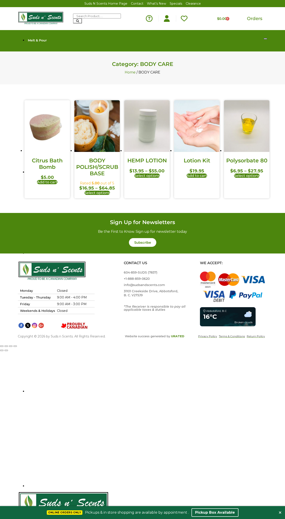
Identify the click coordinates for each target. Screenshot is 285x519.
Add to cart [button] (47, 182)
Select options (97, 193)
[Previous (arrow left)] (2, 350)
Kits (31, 486)
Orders (254, 18)
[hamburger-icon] (265, 38)
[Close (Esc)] (15, 346)
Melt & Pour (37, 40)
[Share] (10, 346)
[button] (142, 242)
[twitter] (28, 325)
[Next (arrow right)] (6, 350)
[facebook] (21, 325)
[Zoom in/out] (2, 346)
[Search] (77, 20)
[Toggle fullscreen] (6, 346)
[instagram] (34, 325)
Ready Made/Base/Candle (49, 391)
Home (130, 72)
